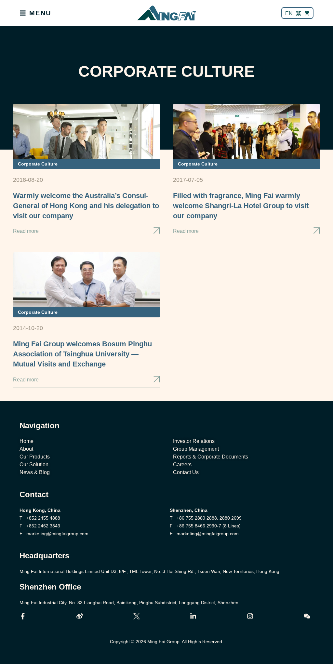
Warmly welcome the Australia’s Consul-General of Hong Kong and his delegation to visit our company (86, 206)
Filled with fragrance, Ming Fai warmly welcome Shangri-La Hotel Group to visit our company (241, 206)
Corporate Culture (38, 163)
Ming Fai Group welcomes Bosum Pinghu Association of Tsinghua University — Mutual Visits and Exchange (82, 354)
